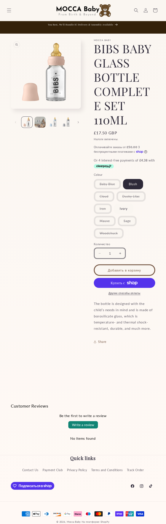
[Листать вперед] (78, 122)
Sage (130, 222)
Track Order (135, 470)
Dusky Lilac (134, 198)
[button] (9, 10)
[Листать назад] (15, 122)
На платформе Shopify (96, 521)
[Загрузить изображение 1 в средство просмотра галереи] (26, 122)
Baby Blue (110, 185)
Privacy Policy (77, 470)
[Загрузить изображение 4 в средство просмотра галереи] (66, 122)
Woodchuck (112, 234)
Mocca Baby (74, 521)
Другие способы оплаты (124, 293)
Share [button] (102, 342)
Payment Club (53, 470)
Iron (106, 210)
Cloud (107, 198)
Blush (133, 184)
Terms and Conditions (107, 470)
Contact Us (30, 470)
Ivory (124, 208)
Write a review (83, 425)
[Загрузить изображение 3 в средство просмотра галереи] (53, 122)
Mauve (108, 222)
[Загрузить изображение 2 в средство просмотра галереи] (40, 122)
